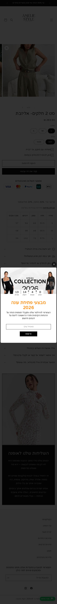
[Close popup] (54, 264)
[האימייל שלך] (28, 326)
